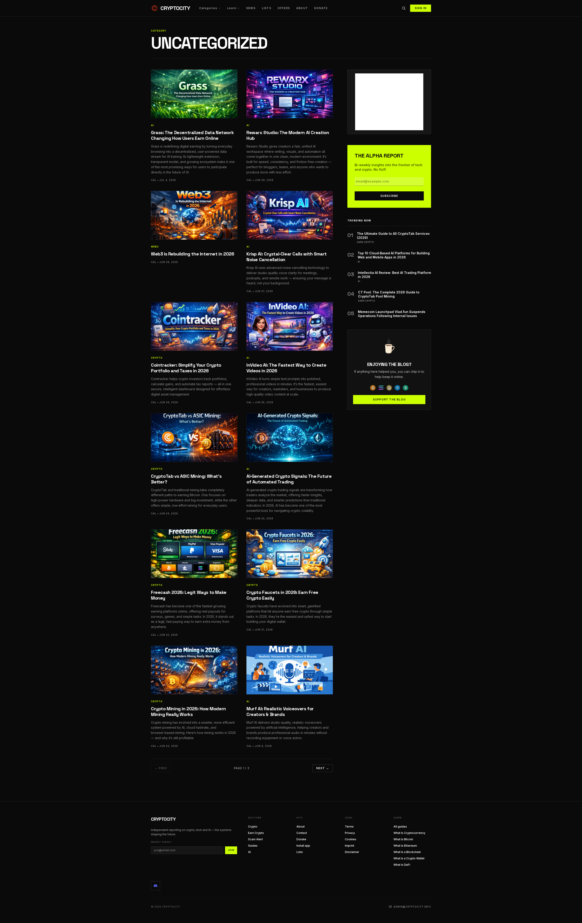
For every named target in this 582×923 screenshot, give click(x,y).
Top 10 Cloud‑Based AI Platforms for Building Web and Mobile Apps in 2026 (394, 255)
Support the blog (389, 399)
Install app (303, 845)
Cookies (350, 839)
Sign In (420, 8)
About (302, 8)
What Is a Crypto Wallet (409, 858)
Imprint (349, 845)
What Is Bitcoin (403, 839)
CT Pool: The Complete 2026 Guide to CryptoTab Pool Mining (388, 294)
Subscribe (389, 196)
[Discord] (155, 885)
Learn (231, 8)
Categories (208, 8)
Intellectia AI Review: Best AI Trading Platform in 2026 (394, 275)
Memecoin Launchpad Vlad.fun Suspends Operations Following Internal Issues (391, 314)
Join (231, 850)
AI (249, 852)
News (251, 8)
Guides (253, 845)
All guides (400, 826)
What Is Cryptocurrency (409, 833)
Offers (284, 8)
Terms (349, 826)
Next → (322, 768)
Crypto (252, 826)
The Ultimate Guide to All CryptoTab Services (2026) (393, 236)
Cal (153, 180)
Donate (321, 8)
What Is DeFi (402, 864)
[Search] (403, 8)
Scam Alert (255, 839)
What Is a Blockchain (407, 852)
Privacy (350, 833)
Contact (301, 833)
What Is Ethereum (405, 845)
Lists (266, 8)
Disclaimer (352, 852)
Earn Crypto (256, 833)
